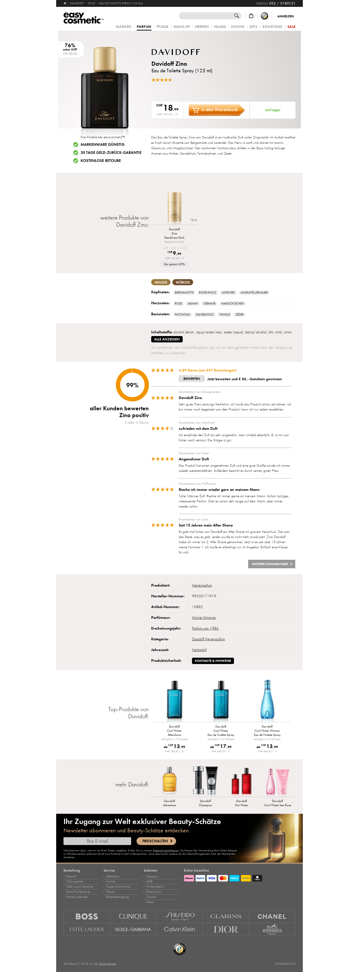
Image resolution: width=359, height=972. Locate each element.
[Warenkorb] (251, 15)
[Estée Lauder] (86, 929)
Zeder (239, 315)
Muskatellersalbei (254, 293)
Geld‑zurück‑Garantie (79, 886)
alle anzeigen (167, 339)
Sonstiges (272, 27)
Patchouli (182, 315)
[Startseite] (65, 3)
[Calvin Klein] (180, 929)
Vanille (224, 315)
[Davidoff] (180, 52)
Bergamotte (184, 293)
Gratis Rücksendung (78, 892)
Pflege (163, 27)
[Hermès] (272, 929)
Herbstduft (199, 650)
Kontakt (111, 881)
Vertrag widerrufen (77, 897)
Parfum (144, 27)
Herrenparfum (202, 585)
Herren (202, 27)
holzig (161, 282)
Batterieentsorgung (117, 897)
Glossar (110, 892)
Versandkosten (107, 964)
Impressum (152, 876)
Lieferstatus (112, 876)
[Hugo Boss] (86, 916)
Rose (178, 304)
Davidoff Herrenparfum (208, 639)
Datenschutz (153, 892)
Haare (220, 27)
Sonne (237, 27)
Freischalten (155, 841)
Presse (149, 902)
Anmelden (285, 16)
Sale (291, 27)
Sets (253, 27)
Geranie (209, 304)
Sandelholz (205, 315)
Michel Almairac (204, 617)
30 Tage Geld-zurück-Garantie (111, 152)
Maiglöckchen (232, 304)
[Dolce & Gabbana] (133, 929)
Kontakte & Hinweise (213, 661)
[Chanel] (272, 916)
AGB (149, 881)
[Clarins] (226, 916)
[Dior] (226, 929)
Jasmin (193, 304)
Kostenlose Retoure (101, 160)
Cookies (151, 897)
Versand (71, 876)
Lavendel (228, 293)
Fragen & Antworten (118, 886)
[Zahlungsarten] (240, 877)
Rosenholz (207, 293)
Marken (123, 27)
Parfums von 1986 (205, 628)
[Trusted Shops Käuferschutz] (264, 16)
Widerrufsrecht (155, 886)
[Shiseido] (180, 916)
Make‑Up (182, 27)
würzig (183, 282)
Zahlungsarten (74, 881)
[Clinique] (133, 916)
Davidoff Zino (169, 63)
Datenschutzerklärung (166, 850)
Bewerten (191, 379)
